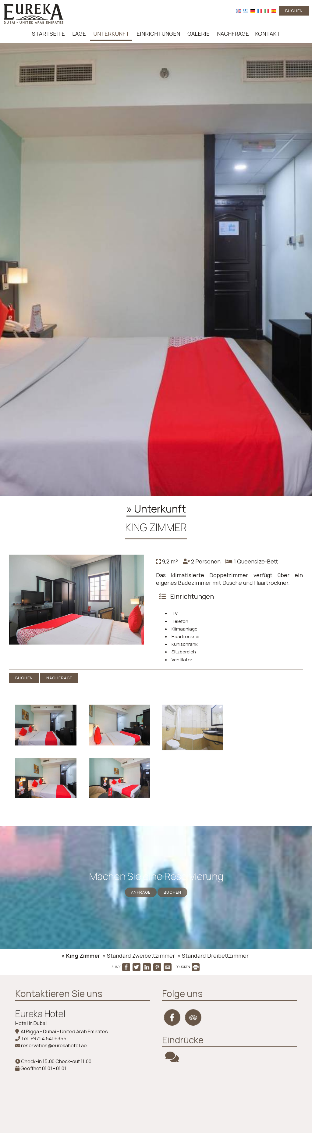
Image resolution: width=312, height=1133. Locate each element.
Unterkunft (111, 33)
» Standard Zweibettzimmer (139, 955)
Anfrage (141, 892)
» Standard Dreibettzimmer (213, 955)
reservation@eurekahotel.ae (54, 1045)
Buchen (294, 10)
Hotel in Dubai (31, 1023)
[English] (238, 10)
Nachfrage (233, 33)
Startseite (48, 33)
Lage (79, 33)
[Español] (273, 10)
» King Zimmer (81, 955)
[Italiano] (266, 10)
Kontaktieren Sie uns (58, 993)
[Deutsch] (252, 10)
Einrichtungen (158, 33)
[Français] (259, 10)
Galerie (198, 33)
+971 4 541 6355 (48, 1038)
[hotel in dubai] (33, 13)
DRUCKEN (183, 967)
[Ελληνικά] (245, 10)
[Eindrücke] (172, 1059)
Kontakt (267, 33)
